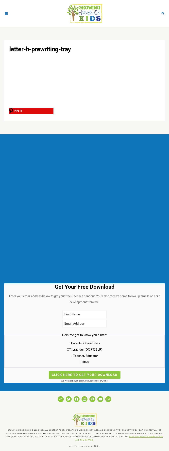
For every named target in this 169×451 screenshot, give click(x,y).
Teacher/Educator (85, 356)
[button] (84, 349)
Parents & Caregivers (85, 343)
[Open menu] (6, 13)
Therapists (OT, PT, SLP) (85, 349)
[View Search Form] (163, 13)
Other (85, 362)
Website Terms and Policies (84, 446)
